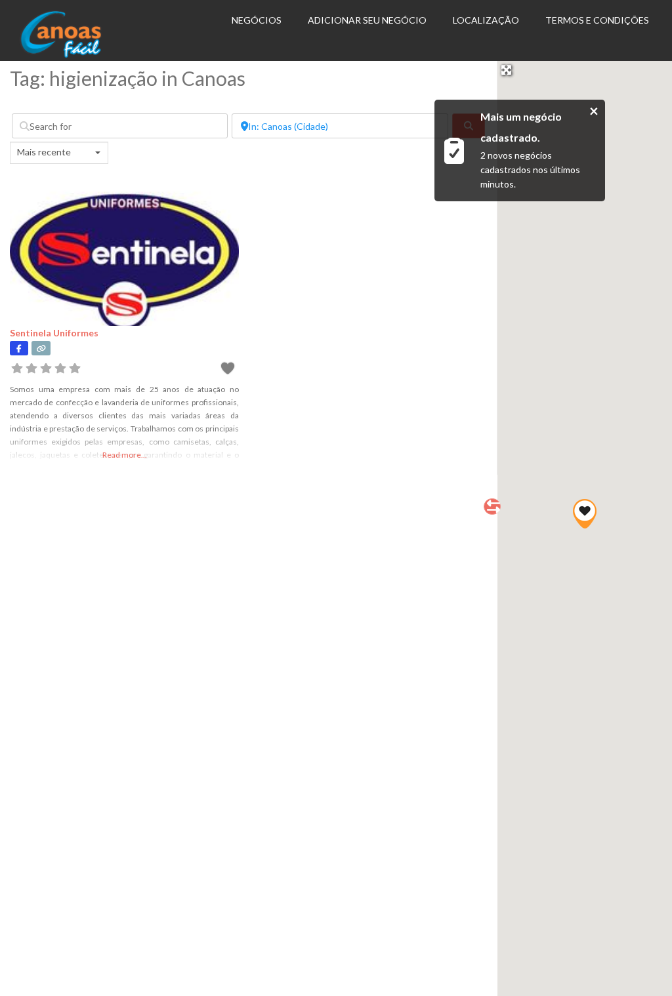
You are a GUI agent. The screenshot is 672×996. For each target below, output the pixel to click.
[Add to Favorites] (229, 370)
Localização (486, 20)
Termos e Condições (597, 20)
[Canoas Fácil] (79, 54)
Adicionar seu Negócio (367, 20)
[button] (585, 514)
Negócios (257, 20)
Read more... (124, 455)
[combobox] (59, 153)
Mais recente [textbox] (44, 151)
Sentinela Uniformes (54, 332)
